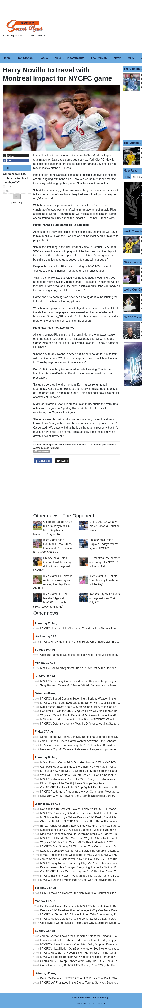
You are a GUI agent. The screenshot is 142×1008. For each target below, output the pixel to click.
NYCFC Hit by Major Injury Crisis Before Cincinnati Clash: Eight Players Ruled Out (91, 641)
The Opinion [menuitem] (99, 58)
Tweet (64, 460)
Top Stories (131, 142)
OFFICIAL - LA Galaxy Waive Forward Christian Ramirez (104, 526)
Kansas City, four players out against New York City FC (104, 598)
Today (127, 176)
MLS (127, 261)
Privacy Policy (100, 997)
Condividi (44, 460)
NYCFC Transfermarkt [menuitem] (69, 58)
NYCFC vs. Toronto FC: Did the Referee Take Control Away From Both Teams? (88, 914)
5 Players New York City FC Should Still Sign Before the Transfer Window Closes (90, 770)
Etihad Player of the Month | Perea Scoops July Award (73, 783)
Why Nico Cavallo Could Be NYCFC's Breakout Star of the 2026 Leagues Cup (88, 715)
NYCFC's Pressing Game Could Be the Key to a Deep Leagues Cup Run (85, 681)
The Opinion (132, 68)
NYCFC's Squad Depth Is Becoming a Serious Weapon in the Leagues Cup (86, 698)
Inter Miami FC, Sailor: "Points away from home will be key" (104, 580)
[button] (17, 196)
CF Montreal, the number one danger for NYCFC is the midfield (104, 562)
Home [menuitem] (7, 58)
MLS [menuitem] (131, 58)
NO (7, 191)
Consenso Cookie (81, 997)
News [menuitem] (117, 58)
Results (16, 202)
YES (8, 186)
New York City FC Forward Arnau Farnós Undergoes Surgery (77, 795)
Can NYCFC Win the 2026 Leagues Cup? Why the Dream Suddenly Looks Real (89, 711)
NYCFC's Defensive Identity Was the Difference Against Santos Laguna (84, 723)
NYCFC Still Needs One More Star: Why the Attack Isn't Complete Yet (82, 838)
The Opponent (50, 444)
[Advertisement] (96, 27)
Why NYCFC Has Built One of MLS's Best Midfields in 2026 (76, 842)
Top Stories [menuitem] (25, 58)
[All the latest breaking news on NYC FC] (25, 26)
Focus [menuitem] (43, 58)
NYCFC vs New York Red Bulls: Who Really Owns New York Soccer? (83, 779)
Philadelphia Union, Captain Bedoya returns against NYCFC (103, 544)
